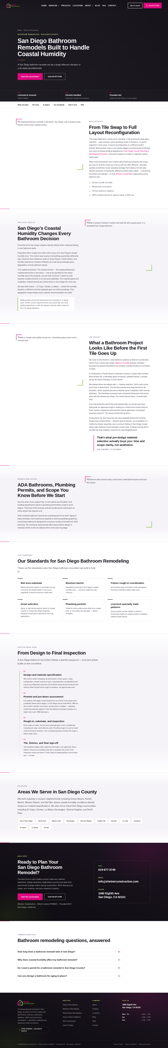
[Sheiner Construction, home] (22, 5)
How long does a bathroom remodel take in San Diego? (46, 951)
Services (53, 5)
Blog (97, 5)
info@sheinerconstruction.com (118, 881)
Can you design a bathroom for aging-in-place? (42, 976)
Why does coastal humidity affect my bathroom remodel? (47, 960)
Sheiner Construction (124, 174)
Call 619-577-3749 (55, 76)
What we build (23, 105)
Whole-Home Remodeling (72, 1013)
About (88, 5)
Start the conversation (30, 76)
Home (44, 5)
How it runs (72, 105)
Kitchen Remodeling (70, 1004)
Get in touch (135, 5)
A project (46, 105)
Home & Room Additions (72, 1017)
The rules (35, 105)
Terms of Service (131, 1044)
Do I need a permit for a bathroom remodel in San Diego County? (51, 968)
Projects (66, 5)
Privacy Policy (118, 1044)
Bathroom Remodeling (71, 1009)
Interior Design (68, 1025)
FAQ (104, 5)
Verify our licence (144, 1044)
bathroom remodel (122, 362)
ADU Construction (69, 1021)
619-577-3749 (106, 869)
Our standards (59, 105)
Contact (112, 5)
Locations (78, 5)
